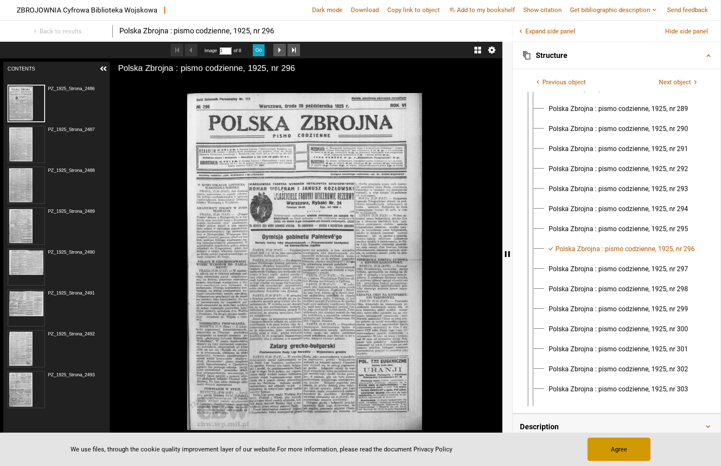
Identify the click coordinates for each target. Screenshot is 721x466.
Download (365, 10)
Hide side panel (686, 31)
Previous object (564, 82)
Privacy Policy (432, 449)
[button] (617, 55)
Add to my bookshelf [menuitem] (486, 10)
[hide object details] (507, 254)
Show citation (542, 10)
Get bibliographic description (610, 10)
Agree (619, 449)
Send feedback (687, 10)
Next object (675, 82)
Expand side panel (550, 31)
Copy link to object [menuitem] (413, 10)
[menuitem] (618, 109)
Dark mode (327, 10)
